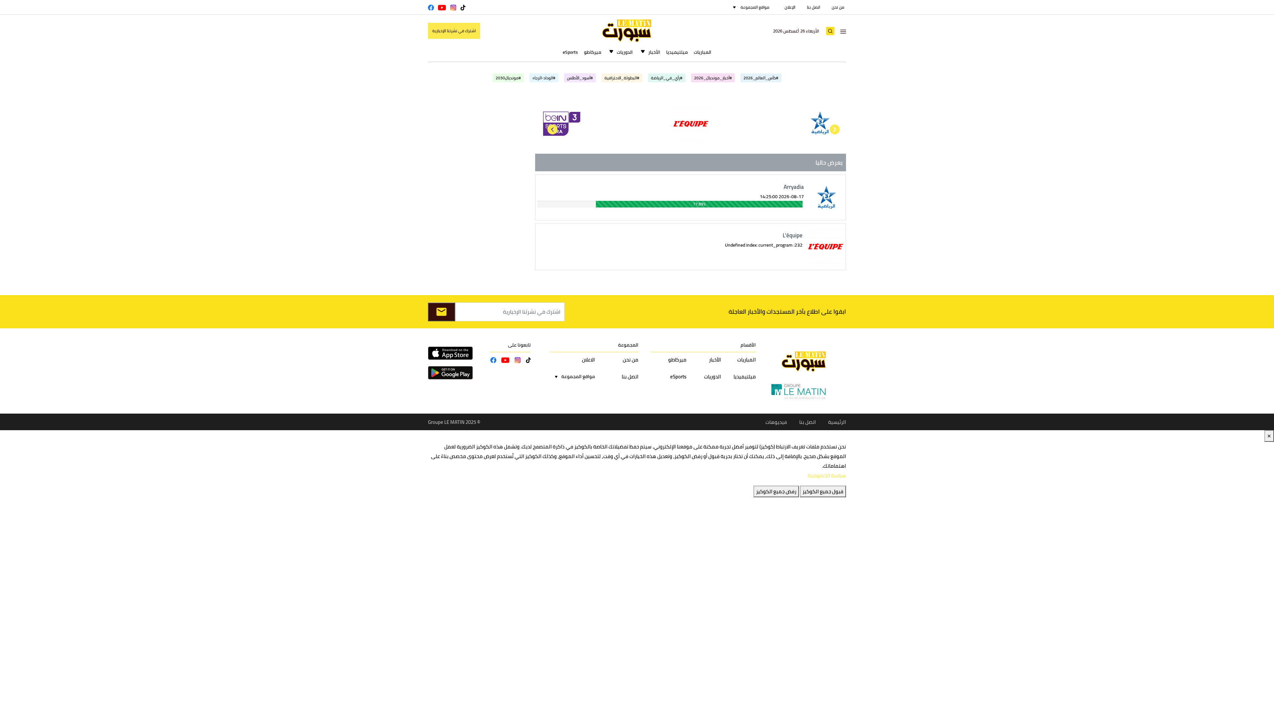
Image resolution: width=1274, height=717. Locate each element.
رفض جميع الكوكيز (776, 491)
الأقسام (748, 345)
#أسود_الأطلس (580, 78)
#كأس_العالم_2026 (760, 78)
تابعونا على (519, 345)
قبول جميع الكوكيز (823, 491)
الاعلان (588, 359)
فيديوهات (776, 422)
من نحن (838, 7)
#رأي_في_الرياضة (666, 78)
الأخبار (654, 52)
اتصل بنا (813, 7)
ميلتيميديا (677, 52)
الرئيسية (837, 422)
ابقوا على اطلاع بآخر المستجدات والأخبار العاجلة (787, 311)
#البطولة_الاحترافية (621, 78)
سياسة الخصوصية (827, 475)
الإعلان (790, 7)
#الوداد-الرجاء (543, 78)
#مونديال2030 (508, 78)
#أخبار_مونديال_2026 (713, 78)
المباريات (702, 52)
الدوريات (625, 52)
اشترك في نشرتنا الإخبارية (454, 31)
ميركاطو (592, 52)
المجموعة (628, 345)
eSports (570, 52)
